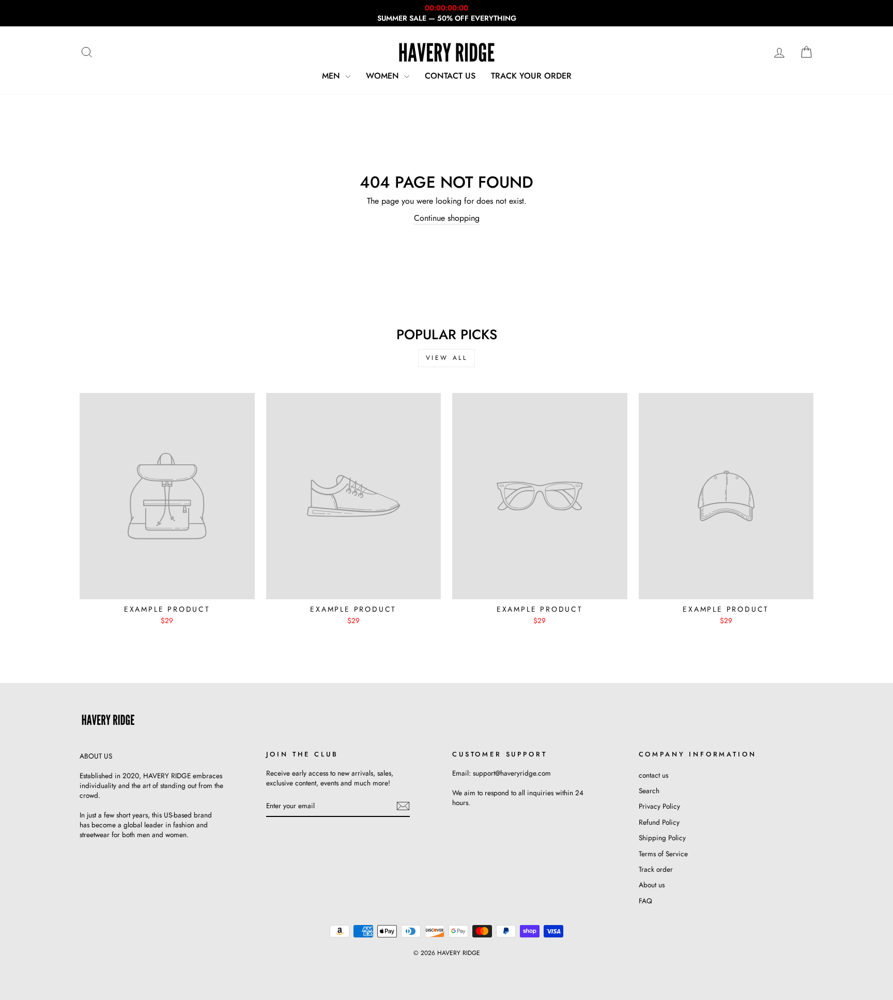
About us (652, 885)
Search (649, 790)
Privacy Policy (659, 806)
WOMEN (384, 76)
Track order (656, 869)
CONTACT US (450, 76)
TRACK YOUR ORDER (531, 76)
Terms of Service (663, 854)
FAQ (645, 901)
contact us (653, 775)
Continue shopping (447, 218)
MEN (332, 76)
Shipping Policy (662, 837)
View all (447, 357)
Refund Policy (659, 822)
